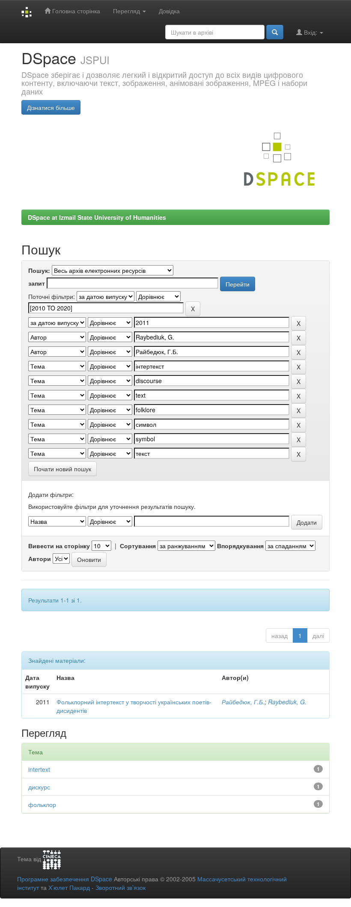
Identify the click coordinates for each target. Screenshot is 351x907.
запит (36, 283)
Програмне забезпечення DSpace (64, 879)
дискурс (39, 787)
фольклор (42, 804)
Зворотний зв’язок (120, 887)
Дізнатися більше (51, 107)
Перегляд (127, 10)
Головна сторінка (75, 10)
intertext (39, 769)
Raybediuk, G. (287, 701)
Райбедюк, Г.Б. (243, 701)
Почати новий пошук (62, 468)
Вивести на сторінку (59, 545)
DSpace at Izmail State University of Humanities (97, 217)
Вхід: (310, 32)
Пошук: (39, 270)
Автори (39, 558)
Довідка (169, 10)
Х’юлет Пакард (69, 887)
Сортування (138, 545)
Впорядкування (240, 545)
